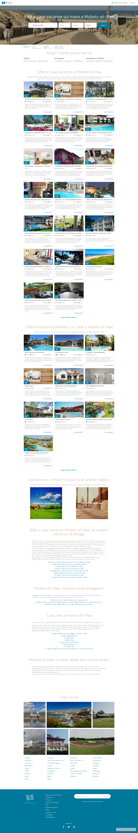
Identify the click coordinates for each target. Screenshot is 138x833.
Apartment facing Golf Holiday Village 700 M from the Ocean (73, 266)
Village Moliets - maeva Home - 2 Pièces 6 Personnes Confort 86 (44, 166)
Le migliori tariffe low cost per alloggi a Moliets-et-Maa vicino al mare (69, 649)
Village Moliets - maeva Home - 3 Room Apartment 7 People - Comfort (76, 99)
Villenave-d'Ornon (53, 768)
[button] (63, 827)
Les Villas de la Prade (61, 352)
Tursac (27, 768)
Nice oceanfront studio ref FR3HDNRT (66, 132)
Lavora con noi (51, 812)
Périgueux (96, 773)
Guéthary (96, 763)
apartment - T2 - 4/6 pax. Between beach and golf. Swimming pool (75, 199)
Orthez (27, 771)
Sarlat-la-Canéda (76, 773)
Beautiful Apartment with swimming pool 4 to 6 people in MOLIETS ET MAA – (48, 199)
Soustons (73, 776)
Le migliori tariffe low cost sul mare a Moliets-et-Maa (69, 577)
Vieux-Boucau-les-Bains (78, 771)
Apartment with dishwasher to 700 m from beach (39, 99)
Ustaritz (72, 766)
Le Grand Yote (29, 419)
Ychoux (72, 768)
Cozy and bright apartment (94, 266)
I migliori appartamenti (69, 636)
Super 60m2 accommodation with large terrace (100, 166)
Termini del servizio (52, 802)
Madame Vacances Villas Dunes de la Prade (99, 419)
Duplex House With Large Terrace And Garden (38, 300)
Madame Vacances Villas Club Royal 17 (36, 453)
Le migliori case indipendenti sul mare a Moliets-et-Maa (69, 571)
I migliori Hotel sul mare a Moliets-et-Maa (69, 569)
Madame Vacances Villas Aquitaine (65, 386)
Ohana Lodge (29, 386)
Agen (49, 776)
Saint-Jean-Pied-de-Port (56, 760)
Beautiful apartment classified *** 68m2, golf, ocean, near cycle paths (46, 266)
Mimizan (27, 773)
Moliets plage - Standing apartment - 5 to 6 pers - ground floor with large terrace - (111, 99)
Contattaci (49, 815)
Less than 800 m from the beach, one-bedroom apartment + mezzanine (77, 233)
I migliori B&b (69, 638)
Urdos (95, 768)
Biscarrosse (97, 760)
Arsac (26, 779)
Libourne (50, 758)
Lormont (28, 763)
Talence (27, 758)
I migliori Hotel (69, 640)
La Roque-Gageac (53, 763)
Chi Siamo (49, 797)
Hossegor (28, 760)
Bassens (95, 776)
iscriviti (106, 796)
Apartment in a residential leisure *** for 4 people (39, 132)
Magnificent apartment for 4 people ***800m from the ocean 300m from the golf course (82, 300)
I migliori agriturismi (69, 644)
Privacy (48, 800)
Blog (47, 810)
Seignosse (73, 758)
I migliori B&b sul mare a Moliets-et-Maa (69, 566)
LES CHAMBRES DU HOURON (95, 386)
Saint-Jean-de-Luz (76, 760)
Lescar (49, 766)
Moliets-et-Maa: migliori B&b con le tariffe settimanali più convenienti (69, 604)
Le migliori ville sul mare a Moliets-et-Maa (69, 575)
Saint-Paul (73, 763)
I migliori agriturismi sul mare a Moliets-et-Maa (69, 573)
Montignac (51, 771)
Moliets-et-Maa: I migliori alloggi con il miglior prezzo (69, 600)
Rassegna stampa (51, 807)
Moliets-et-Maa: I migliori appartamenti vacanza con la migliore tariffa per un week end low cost (69, 602)
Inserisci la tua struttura (53, 795)
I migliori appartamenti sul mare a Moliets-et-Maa (69, 564)
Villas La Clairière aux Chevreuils (34, 352)
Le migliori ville (69, 646)
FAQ (47, 805)
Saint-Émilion (97, 758)
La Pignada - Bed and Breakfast (95, 352)
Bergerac (50, 773)
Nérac (27, 776)
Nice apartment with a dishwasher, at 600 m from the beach (104, 233)
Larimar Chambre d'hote (62, 419)
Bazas (49, 779)
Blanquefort (29, 766)
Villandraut (96, 771)
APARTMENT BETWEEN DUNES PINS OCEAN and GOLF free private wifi (76, 166)
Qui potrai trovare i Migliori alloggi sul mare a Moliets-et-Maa (69, 562)
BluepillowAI (50, 817)
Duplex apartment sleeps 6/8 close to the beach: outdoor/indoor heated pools (48, 233)
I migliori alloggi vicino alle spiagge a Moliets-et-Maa (69, 634)
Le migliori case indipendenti (69, 642)
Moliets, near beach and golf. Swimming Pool (99, 199)
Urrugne (96, 766)
